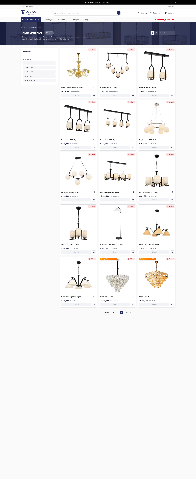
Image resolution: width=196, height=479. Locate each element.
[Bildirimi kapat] (176, 2)
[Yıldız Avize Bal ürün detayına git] (156, 275)
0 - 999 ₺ (27, 63)
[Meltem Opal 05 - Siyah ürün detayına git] (117, 66)
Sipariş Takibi (170, 6)
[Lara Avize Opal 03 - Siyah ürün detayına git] (78, 223)
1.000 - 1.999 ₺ (29, 67)
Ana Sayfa (24, 27)
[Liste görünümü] (156, 33)
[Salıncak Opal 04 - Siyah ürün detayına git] (117, 118)
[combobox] (167, 33)
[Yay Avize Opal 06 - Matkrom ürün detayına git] (156, 118)
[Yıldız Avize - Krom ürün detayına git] (117, 275)
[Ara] (118, 13)
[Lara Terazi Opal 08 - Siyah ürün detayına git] (117, 171)
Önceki (107, 312)
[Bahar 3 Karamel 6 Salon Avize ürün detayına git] (78, 66)
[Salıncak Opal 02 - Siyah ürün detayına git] (156, 66)
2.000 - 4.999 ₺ (29, 72)
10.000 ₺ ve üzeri (30, 80)
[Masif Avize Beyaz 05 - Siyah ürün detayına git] (78, 275)
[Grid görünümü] (152, 33)
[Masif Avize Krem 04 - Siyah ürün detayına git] (156, 223)
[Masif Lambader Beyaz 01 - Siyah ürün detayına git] (117, 223)
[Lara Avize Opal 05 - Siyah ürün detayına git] (156, 171)
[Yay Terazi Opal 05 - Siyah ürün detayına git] (78, 171)
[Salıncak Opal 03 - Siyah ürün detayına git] (78, 118)
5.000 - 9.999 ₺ (29, 76)
